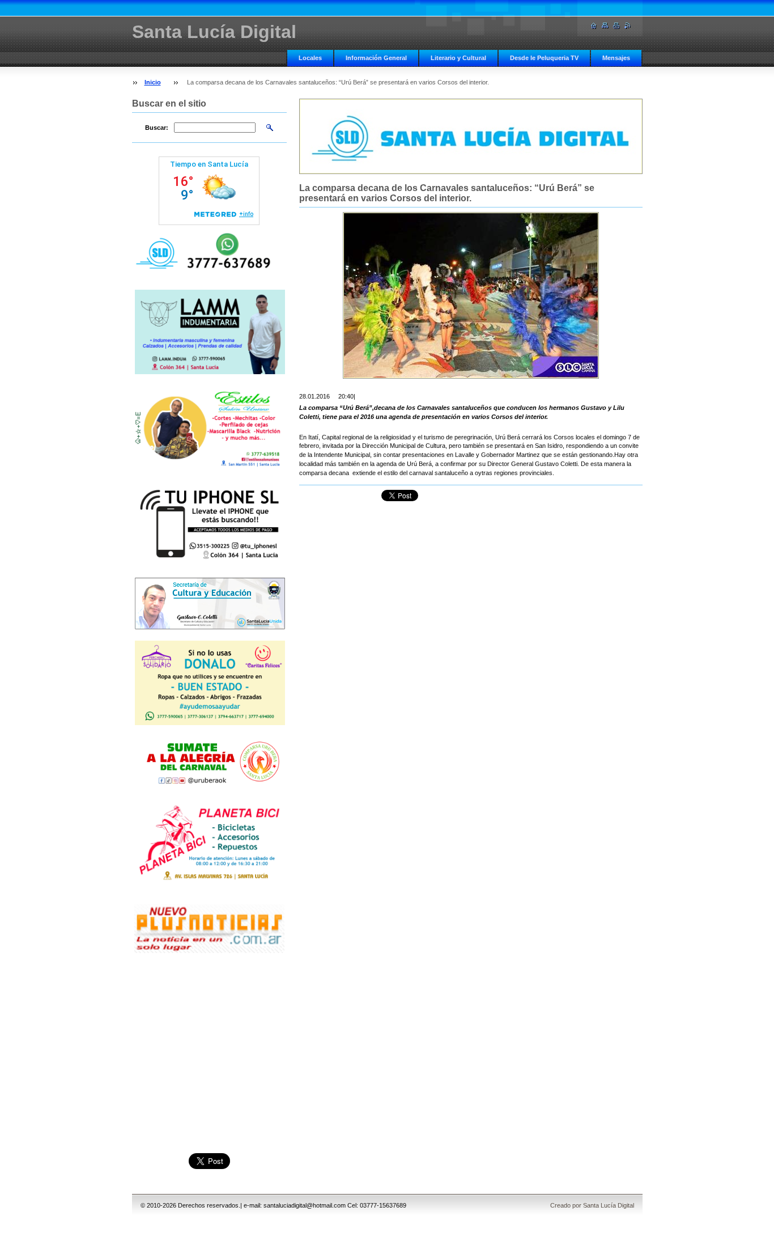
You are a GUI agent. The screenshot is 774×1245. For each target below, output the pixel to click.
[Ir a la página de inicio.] (593, 26)
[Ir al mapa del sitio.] (605, 26)
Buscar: (156, 127)
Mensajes (616, 57)
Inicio (152, 82)
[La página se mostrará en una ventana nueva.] (471, 295)
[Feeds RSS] (627, 26)
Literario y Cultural (458, 57)
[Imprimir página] (616, 26)
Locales (310, 57)
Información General (376, 57)
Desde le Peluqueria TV (544, 57)
